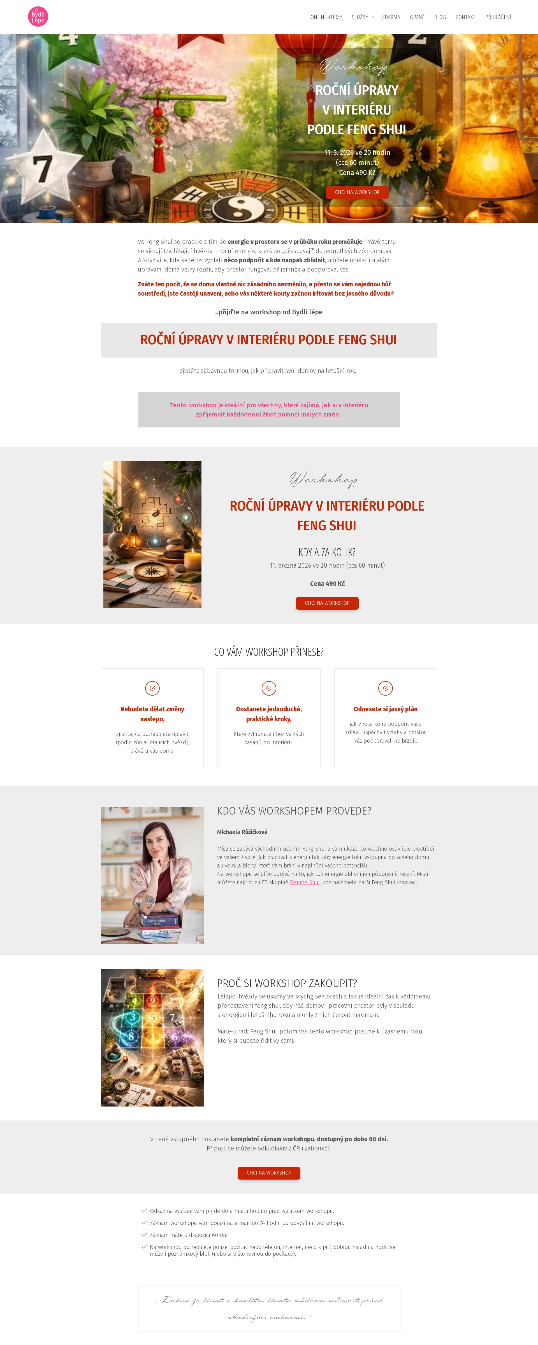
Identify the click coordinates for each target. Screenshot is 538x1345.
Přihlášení (498, 17)
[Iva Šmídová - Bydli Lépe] (38, 17)
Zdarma (391, 17)
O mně (417, 17)
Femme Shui (305, 882)
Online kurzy (326, 17)
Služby (360, 17)
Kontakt (466, 17)
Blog (440, 17)
